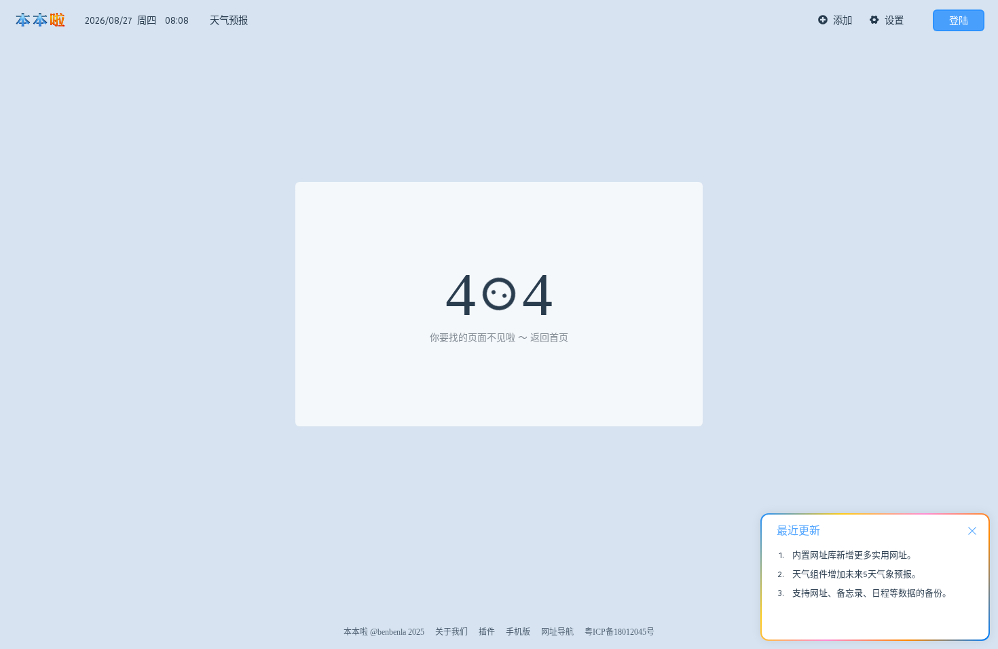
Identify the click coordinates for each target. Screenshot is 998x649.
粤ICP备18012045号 (619, 632)
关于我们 (451, 632)
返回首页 (549, 338)
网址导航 (557, 632)
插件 (487, 632)
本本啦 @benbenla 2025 (384, 632)
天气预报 (229, 20)
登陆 (958, 20)
